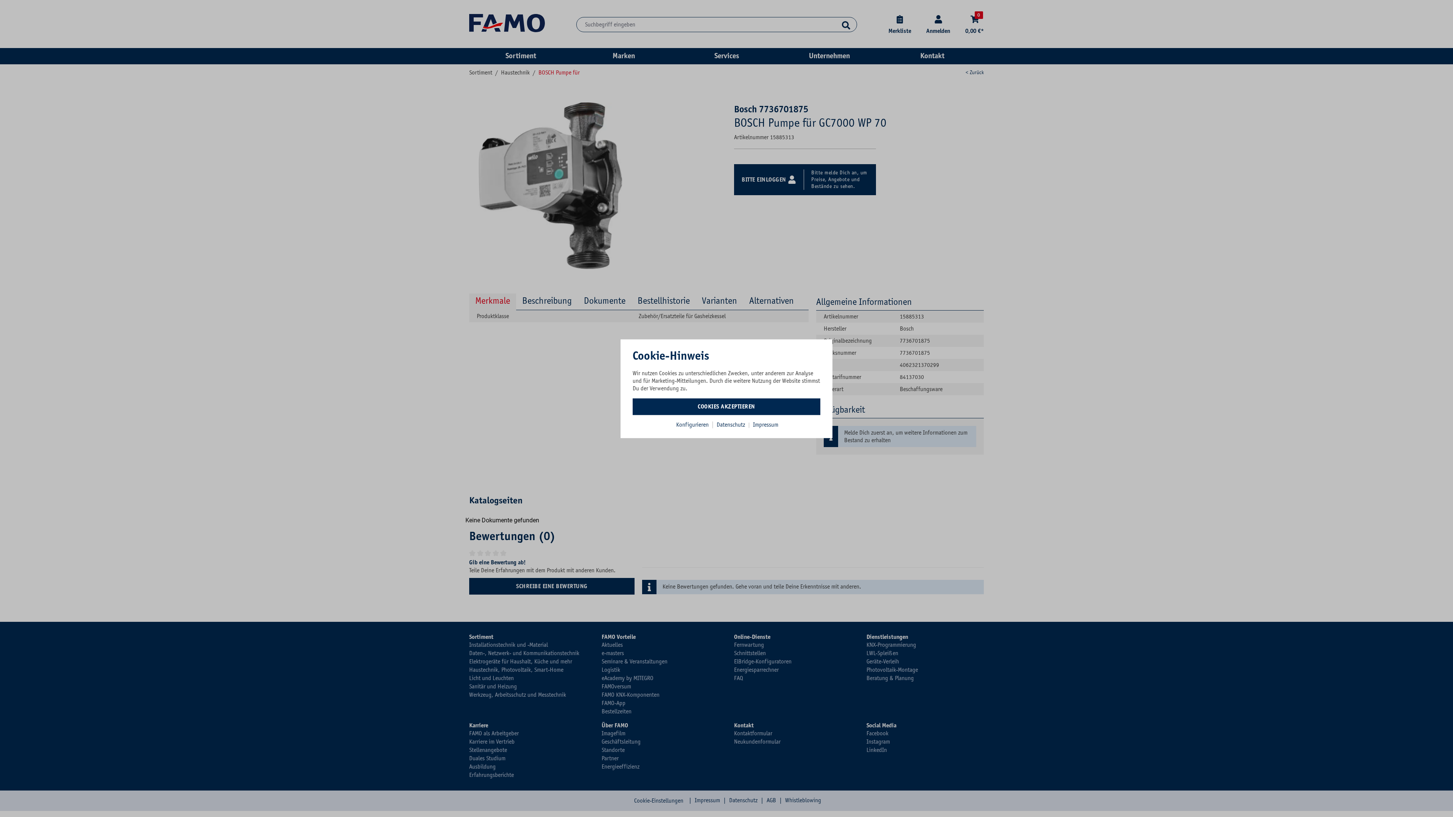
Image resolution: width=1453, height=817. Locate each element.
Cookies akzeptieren (726, 406)
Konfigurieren (692, 424)
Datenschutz (732, 424)
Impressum (765, 424)
